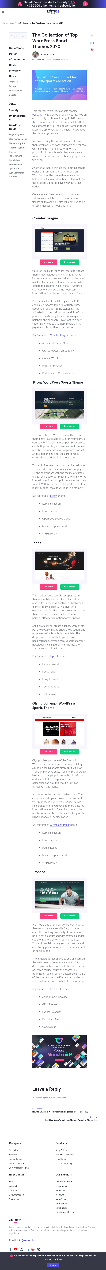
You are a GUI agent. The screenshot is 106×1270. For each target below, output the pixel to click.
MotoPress (61, 1199)
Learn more (69, 262)
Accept (53, 1265)
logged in (46, 1098)
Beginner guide (16, 135)
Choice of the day (64, 1163)
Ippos (53, 656)
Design (13, 53)
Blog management (18, 139)
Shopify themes (63, 1150)
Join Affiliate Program (19, 1168)
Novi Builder (61, 1208)
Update (12, 95)
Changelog (14, 1199)
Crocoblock (61, 1186)
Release (64, 60)
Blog (11, 1182)
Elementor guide (17, 143)
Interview (15, 70)
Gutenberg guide (17, 148)
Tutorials (13, 1190)
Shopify (13, 110)
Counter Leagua (59, 335)
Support (13, 1186)
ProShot (54, 989)
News (12, 76)
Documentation (16, 1195)
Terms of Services (17, 1163)
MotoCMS (60, 1190)
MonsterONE (61, 1204)
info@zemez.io (26, 1240)
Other (48, 60)
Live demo (48, 262)
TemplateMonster (64, 1182)
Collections (40, 60)
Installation (14, 160)
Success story (15, 91)
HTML (12, 65)
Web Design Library (65, 1212)
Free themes (61, 1159)
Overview (56, 60)
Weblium (60, 1195)
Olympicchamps (59, 825)
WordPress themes (64, 1155)
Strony (53, 495)
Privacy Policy (15, 1159)
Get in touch (15, 1150)
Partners (13, 1155)
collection (38, 114)
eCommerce (17, 59)
